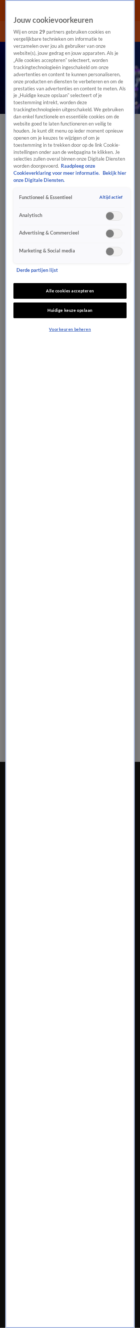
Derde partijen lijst (37, 270)
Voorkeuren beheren (70, 329)
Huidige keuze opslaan (70, 310)
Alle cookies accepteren (70, 290)
